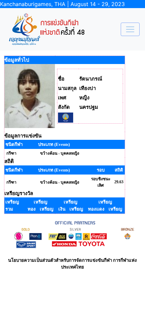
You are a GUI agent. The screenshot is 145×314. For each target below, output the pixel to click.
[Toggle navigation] (130, 29)
